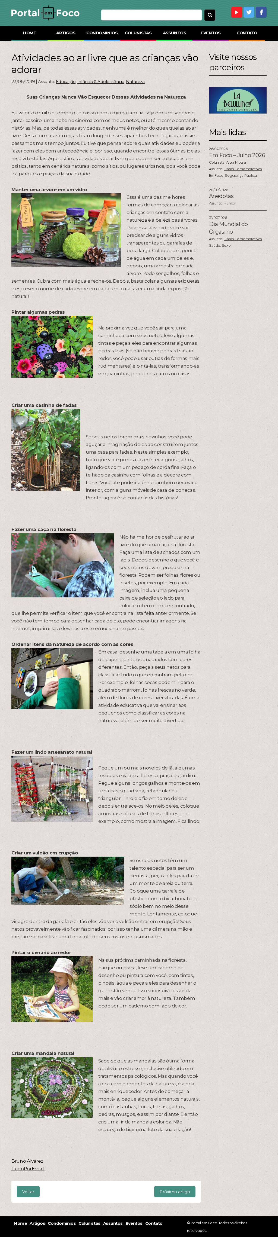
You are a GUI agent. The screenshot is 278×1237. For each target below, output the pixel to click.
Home (29, 32)
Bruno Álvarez (27, 1161)
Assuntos (174, 32)
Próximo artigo (175, 1191)
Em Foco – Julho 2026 (237, 155)
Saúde (214, 245)
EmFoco (216, 175)
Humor (230, 203)
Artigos (65, 32)
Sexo (226, 245)
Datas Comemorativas (243, 169)
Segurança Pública (241, 175)
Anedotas (221, 196)
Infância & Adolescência (100, 81)
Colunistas (138, 32)
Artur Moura (236, 162)
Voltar (28, 1191)
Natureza (135, 81)
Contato (246, 32)
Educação (66, 81)
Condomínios (102, 32)
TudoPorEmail (28, 1168)
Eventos (211, 32)
